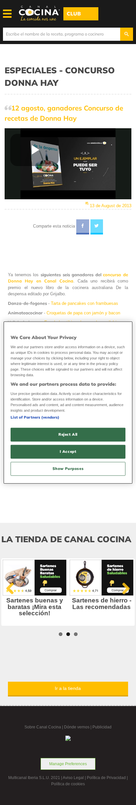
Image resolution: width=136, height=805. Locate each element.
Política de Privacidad (106, 777)
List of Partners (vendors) (35, 417)
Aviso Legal (73, 777)
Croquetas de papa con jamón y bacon (83, 312)
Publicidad (102, 727)
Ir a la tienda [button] (68, 688)
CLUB (74, 14)
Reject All (68, 434)
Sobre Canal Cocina (42, 727)
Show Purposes (68, 468)
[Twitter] (96, 226)
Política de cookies (68, 784)
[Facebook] (82, 226)
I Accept (68, 451)
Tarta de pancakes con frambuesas (84, 303)
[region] (67, 402)
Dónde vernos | (78, 727)
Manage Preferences (68, 764)
